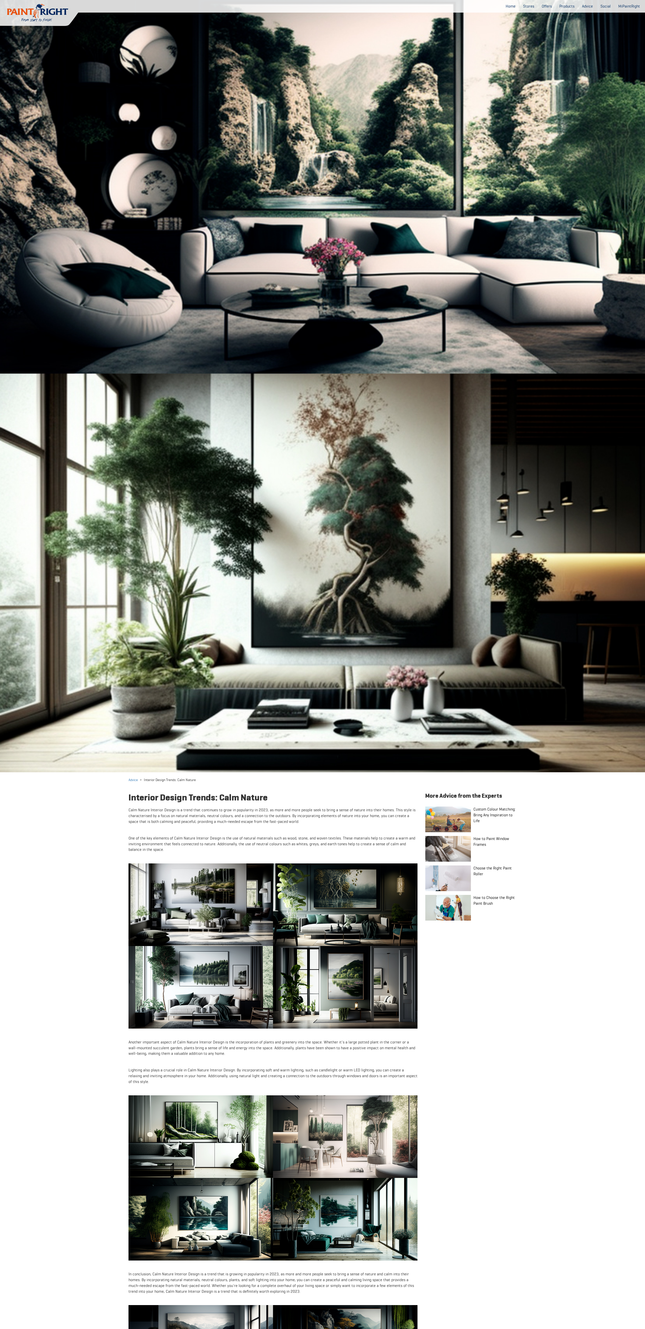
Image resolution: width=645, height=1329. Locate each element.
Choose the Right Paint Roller (492, 871)
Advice (133, 780)
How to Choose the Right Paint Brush (494, 900)
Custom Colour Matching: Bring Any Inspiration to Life (494, 815)
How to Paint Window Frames (491, 841)
